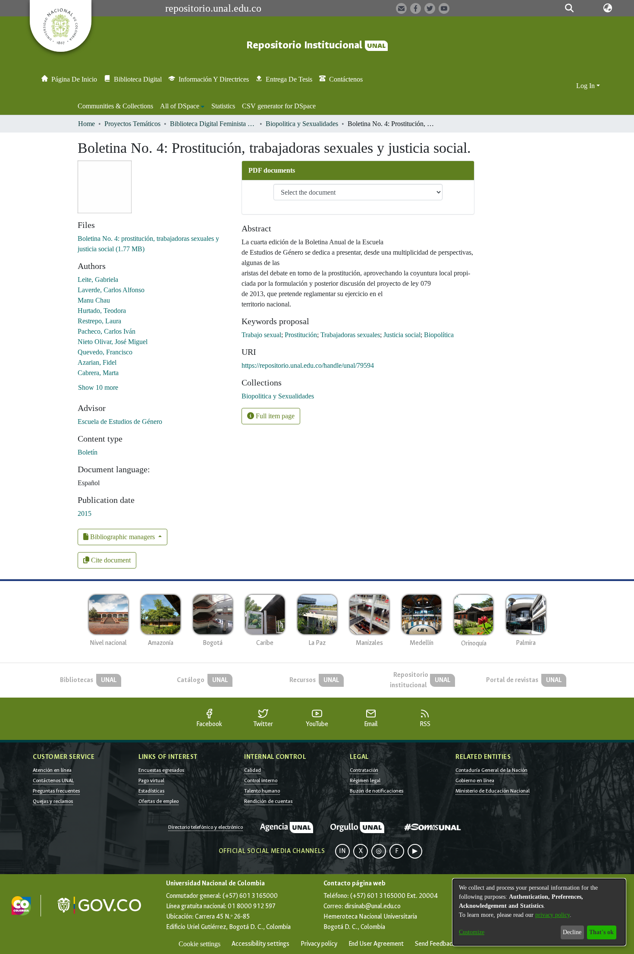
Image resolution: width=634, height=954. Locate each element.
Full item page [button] (274, 416)
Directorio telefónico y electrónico (205, 827)
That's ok (601, 932)
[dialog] (539, 912)
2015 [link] (84, 513)
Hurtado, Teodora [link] (102, 310)
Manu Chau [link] (94, 300)
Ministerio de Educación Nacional (492, 790)
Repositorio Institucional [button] (305, 45)
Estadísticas (151, 790)
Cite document (110, 560)
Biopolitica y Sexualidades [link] (302, 123)
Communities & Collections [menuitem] (115, 106)
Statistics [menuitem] (223, 106)
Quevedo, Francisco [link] (105, 352)
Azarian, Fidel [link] (97, 362)
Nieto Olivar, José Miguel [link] (113, 341)
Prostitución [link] (301, 334)
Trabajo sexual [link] (261, 334)
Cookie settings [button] (199, 944)
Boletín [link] (87, 452)
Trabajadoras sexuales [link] (350, 334)
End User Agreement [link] (376, 944)
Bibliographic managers (122, 536)
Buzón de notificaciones (376, 790)
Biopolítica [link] (439, 334)
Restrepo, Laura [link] (99, 321)
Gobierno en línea (474, 780)
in (342, 851)
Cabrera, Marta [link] (98, 372)
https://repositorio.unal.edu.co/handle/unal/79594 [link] (308, 365)
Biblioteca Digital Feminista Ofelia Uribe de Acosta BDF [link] (213, 123)
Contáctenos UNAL (53, 780)
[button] (569, 8)
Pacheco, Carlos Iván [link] (106, 331)
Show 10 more (98, 387)
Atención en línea (52, 770)
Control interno (260, 780)
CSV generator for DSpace (279, 106)
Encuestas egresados (161, 770)
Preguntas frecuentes (56, 790)
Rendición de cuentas (268, 801)
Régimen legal (365, 780)
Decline (572, 932)
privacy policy (552, 915)
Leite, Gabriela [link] (98, 279)
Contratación (364, 770)
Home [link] (86, 123)
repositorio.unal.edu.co (213, 8)
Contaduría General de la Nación (491, 770)
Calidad (252, 770)
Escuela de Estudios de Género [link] (120, 421)
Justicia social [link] (402, 334)
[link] (278, 396)
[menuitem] (182, 106)
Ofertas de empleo (158, 801)
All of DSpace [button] (179, 106)
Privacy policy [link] (319, 944)
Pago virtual (151, 780)
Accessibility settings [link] (260, 944)
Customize (471, 932)
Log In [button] (586, 85)
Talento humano (262, 790)
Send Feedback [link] (435, 944)
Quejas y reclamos (53, 801)
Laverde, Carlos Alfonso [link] (111, 290)
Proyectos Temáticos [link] (132, 123)
